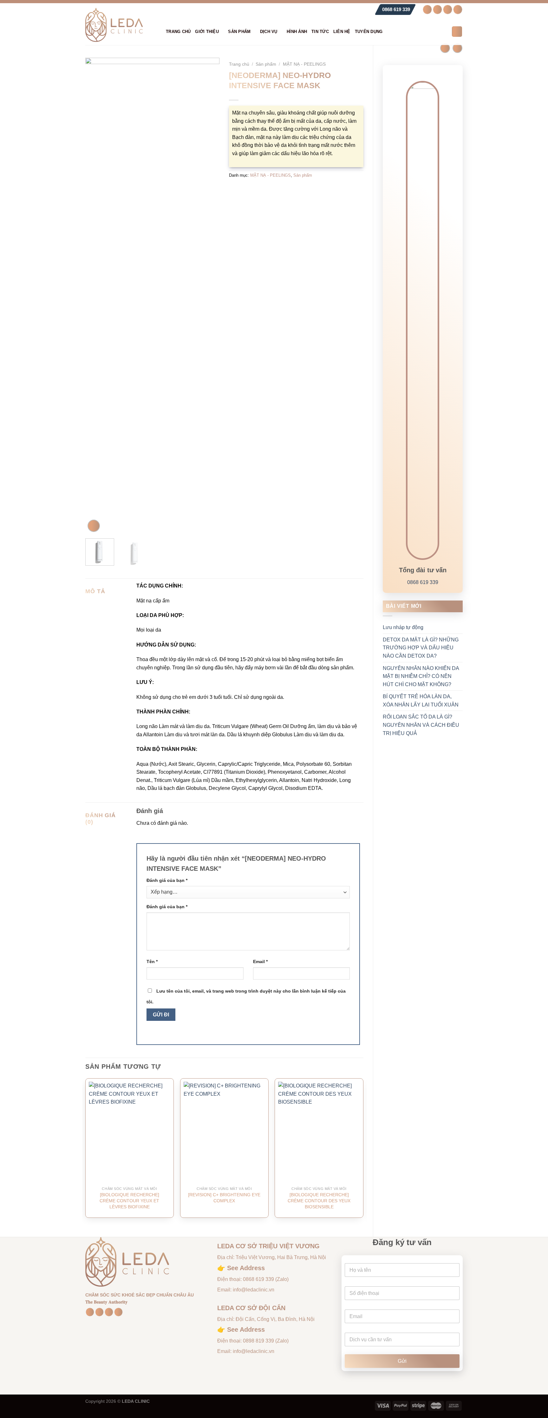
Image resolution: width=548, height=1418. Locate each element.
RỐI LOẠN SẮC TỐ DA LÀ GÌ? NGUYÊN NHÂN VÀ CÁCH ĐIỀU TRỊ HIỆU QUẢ (421, 725)
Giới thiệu (207, 31)
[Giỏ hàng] (457, 31)
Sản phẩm (239, 31)
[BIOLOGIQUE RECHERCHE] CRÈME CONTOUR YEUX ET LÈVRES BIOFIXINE (129, 1200)
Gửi (402, 1361)
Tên (152, 961)
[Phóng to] (94, 526)
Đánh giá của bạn (167, 880)
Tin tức (320, 31)
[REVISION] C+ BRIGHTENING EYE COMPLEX (224, 1197)
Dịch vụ (268, 31)
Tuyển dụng (369, 31)
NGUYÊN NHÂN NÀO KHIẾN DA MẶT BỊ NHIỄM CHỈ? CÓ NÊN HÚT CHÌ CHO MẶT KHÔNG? (421, 676)
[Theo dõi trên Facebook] (427, 9)
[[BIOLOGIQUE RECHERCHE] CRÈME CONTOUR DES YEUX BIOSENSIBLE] (319, 1132)
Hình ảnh (297, 31)
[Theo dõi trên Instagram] (437, 9)
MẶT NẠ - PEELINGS (304, 64)
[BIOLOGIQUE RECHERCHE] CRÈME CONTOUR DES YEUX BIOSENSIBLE (319, 1200)
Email (260, 961)
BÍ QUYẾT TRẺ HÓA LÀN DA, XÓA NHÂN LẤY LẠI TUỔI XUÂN (421, 700)
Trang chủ (178, 31)
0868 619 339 (396, 9)
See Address (246, 1267)
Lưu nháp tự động (403, 627)
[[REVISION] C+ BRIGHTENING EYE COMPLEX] (224, 1132)
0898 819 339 (258, 1340)
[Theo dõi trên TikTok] (447, 9)
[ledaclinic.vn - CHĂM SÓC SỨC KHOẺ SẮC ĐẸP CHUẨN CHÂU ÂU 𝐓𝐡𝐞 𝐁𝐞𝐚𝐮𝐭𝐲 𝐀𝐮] (120, 25)
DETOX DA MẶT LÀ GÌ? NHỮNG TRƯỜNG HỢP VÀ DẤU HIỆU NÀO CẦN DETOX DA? (421, 648)
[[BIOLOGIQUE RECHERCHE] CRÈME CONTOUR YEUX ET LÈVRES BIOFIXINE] (129, 1132)
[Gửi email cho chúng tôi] (457, 9)
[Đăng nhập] (444, 32)
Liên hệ (341, 31)
